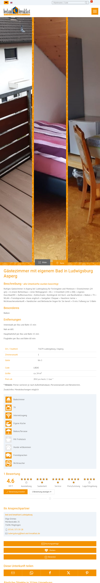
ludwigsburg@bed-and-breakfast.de (24, 533)
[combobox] (70, 2)
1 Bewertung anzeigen (41, 492)
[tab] (42, 262)
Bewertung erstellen (17, 492)
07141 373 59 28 (15, 529)
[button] (95, 11)
